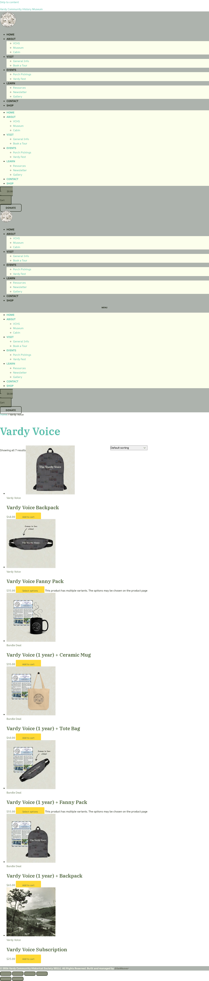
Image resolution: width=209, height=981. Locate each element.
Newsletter (20, 92)
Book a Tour (20, 65)
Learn (11, 83)
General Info (21, 61)
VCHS (16, 43)
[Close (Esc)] (42, 974)
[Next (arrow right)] (18, 979)
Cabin (16, 52)
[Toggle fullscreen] (18, 974)
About (11, 39)
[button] (104, 307)
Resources (19, 87)
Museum (18, 47)
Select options (30, 590)
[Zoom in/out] (5, 974)
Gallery (17, 96)
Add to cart (28, 516)
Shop (10, 105)
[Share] (30, 974)
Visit (10, 56)
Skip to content (9, 2)
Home (10, 34)
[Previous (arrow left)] (5, 979)
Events (11, 70)
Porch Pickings (22, 74)
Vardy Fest (19, 79)
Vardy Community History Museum (21, 9)
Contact (12, 101)
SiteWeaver (121, 968)
